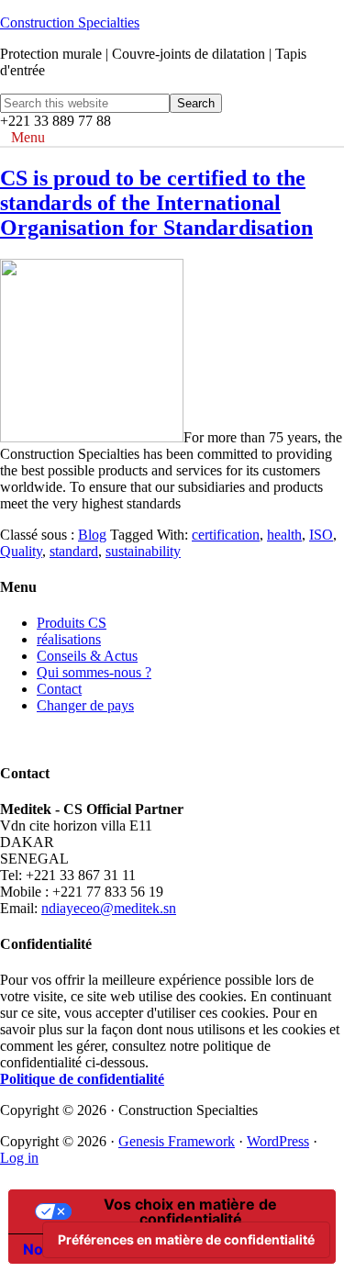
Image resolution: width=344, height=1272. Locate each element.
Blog (92, 534)
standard (74, 551)
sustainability (143, 551)
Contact (59, 689)
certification (226, 534)
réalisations (69, 639)
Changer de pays (85, 705)
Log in (19, 1158)
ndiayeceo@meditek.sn (108, 908)
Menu (28, 137)
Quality (21, 551)
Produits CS (71, 622)
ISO (321, 534)
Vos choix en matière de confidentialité (190, 1211)
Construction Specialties (69, 22)
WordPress (278, 1141)
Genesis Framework (176, 1141)
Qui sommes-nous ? (94, 672)
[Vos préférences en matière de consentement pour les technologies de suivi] (186, 1239)
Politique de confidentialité (82, 1079)
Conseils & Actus (87, 656)
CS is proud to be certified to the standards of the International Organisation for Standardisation (156, 203)
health (284, 534)
